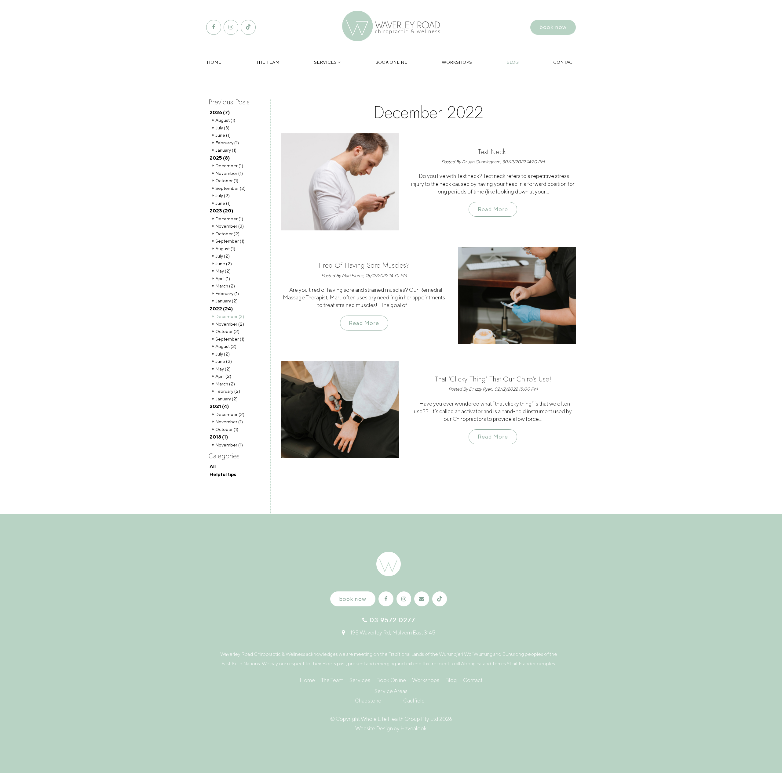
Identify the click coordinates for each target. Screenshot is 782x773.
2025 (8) (220, 158)
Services (325, 62)
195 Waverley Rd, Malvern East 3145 (392, 632)
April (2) (223, 376)
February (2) (227, 391)
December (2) (229, 414)
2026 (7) (220, 112)
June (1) (223, 135)
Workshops (457, 62)
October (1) (226, 180)
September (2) (230, 188)
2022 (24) (221, 308)
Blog (512, 62)
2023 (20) (221, 211)
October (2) (227, 233)
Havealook (413, 728)
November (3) (229, 226)
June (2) (223, 263)
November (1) (229, 173)
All (213, 466)
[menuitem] (307, 680)
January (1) (225, 150)
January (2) (226, 300)
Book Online (391, 62)
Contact (564, 62)
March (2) (225, 285)
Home (214, 62)
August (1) (225, 120)
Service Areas (391, 691)
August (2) (225, 346)
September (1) (229, 241)
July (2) (222, 195)
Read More (493, 209)
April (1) (222, 278)
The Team (268, 62)
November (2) (229, 324)
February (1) (227, 142)
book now (553, 27)
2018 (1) (219, 437)
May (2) (223, 270)
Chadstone (368, 700)
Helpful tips (223, 474)
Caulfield (414, 700)
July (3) (222, 127)
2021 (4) (219, 406)
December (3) (229, 316)
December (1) (229, 165)
